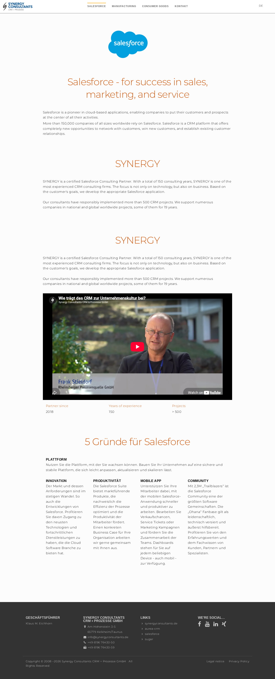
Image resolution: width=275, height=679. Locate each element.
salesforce (152, 633)
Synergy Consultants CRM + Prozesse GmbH (94, 661)
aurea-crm (152, 628)
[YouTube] (208, 625)
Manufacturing (124, 6)
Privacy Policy (239, 661)
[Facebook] (201, 625)
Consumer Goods (155, 6)
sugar (149, 639)
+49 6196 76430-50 (101, 642)
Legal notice (215, 661)
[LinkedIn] (217, 625)
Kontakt (181, 6)
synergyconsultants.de (161, 623)
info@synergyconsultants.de (108, 637)
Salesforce (96, 6)
